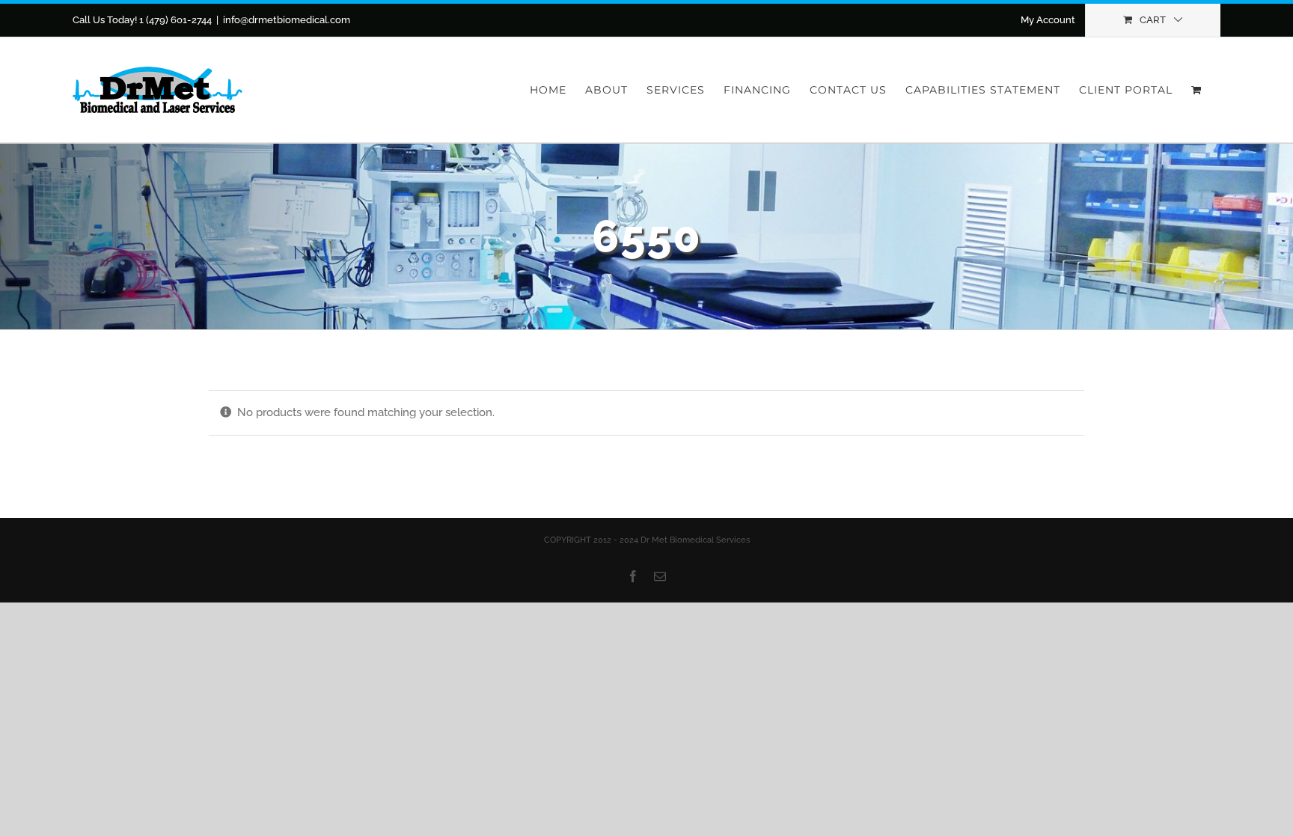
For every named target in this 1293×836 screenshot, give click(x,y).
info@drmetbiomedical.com (286, 19)
